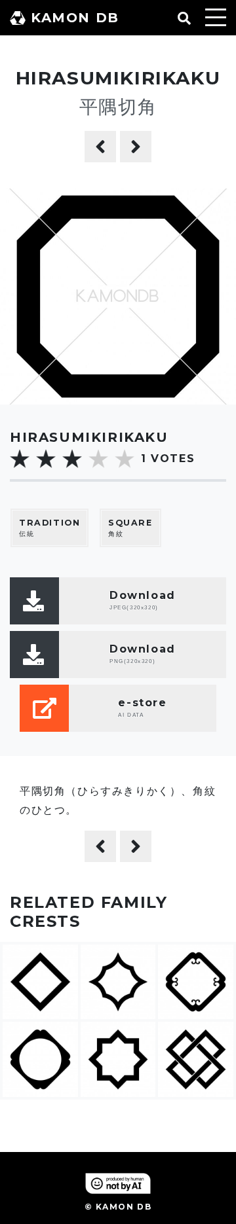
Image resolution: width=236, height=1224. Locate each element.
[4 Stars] (98, 459)
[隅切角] (135, 146)
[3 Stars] (72, 459)
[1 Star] (20, 459)
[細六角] (100, 146)
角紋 (130, 528)
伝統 (49, 528)
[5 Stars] (124, 459)
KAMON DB (75, 18)
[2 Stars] (46, 459)
